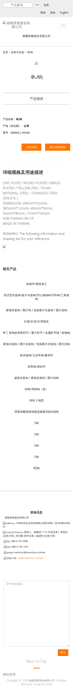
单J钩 (30, 52)
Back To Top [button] (36, 661)
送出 (63, 652)
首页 (46, 5)
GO (37, 4)
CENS (49, 684)
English (64, 12)
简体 (52, 12)
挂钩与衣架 (17, 52)
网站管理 (9, 674)
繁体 (43, 12)
